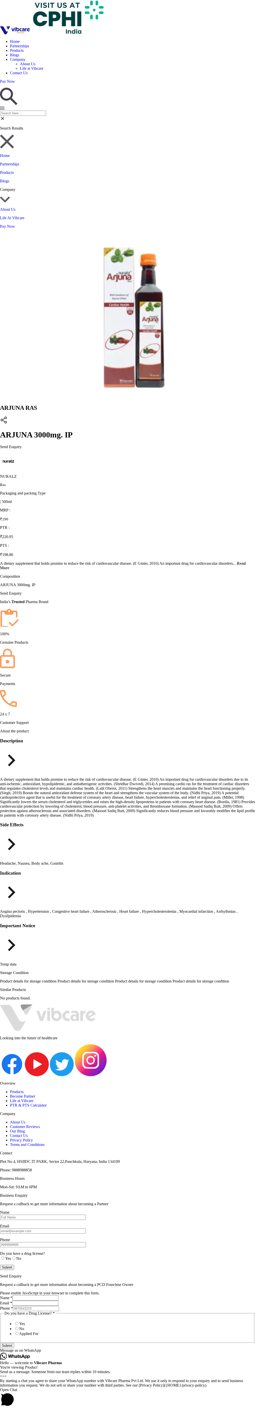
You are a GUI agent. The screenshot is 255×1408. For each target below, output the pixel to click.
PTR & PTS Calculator (28, 1105)
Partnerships (19, 46)
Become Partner (22, 1096)
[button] (127, 1350)
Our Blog (17, 1131)
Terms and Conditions (27, 1144)
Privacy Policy (21, 1140)
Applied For (28, 1334)
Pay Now (7, 226)
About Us (27, 64)
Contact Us (19, 73)
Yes (22, 1324)
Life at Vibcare (31, 68)
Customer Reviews (25, 1127)
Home (15, 41)
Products (17, 50)
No (21, 1329)
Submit (7, 1345)
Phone (6, 1308)
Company (17, 59)
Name (6, 1298)
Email (6, 1303)
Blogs (14, 55)
